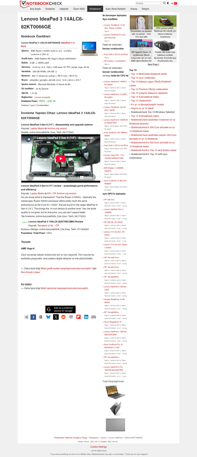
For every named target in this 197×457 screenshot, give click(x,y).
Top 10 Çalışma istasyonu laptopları (149, 93)
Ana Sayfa (35, 8)
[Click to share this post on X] (56, 317)
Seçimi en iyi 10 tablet (142, 108)
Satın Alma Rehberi (116, 8)
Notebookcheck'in (140, 142)
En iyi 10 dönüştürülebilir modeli (147, 104)
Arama (133, 8)
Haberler (64, 8)
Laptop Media (37, 128)
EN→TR (51, 193)
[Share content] (26, 317)
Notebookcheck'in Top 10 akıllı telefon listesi (153, 150)
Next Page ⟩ (153, 64)
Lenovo (103, 437)
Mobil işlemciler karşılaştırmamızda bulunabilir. (64, 288)
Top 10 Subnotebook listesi (145, 96)
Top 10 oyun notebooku (143, 77)
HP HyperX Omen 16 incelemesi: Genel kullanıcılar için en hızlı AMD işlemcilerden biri (141, 56)
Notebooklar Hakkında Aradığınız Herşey (71, 437)
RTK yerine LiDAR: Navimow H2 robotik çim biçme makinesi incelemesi (165, 32)
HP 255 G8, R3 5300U (113, 222)
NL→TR (54, 225)
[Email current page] (93, 317)
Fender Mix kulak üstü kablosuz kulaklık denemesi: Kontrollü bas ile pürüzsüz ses (165, 56)
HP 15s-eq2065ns (111, 276)
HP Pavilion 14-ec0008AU (114, 61)
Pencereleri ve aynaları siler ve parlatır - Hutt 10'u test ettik (141, 33)
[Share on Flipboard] (78, 317)
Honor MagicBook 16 (112, 321)
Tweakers (42, 225)
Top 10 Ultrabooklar (141, 100)
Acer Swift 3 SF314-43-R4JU (116, 54)
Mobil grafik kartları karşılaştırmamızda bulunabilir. (66, 268)
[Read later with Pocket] (71, 317)
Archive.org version (57, 128)
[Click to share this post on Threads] (41, 317)
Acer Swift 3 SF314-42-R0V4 (116, 145)
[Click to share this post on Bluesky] (48, 317)
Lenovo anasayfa (42, 97)
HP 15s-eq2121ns (111, 257)
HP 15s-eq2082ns (111, 312)
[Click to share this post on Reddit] (63, 317)
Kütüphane (95, 8)
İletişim (145, 8)
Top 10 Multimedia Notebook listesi (149, 73)
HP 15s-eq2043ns (111, 357)
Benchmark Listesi (30, 272)
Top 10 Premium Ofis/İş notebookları (149, 89)
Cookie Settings (98, 446)
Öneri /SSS (79, 8)
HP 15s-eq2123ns (111, 267)
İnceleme (50, 8)
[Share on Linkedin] (86, 317)
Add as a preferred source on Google (63, 309)
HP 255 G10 (109, 199)
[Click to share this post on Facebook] (33, 317)
